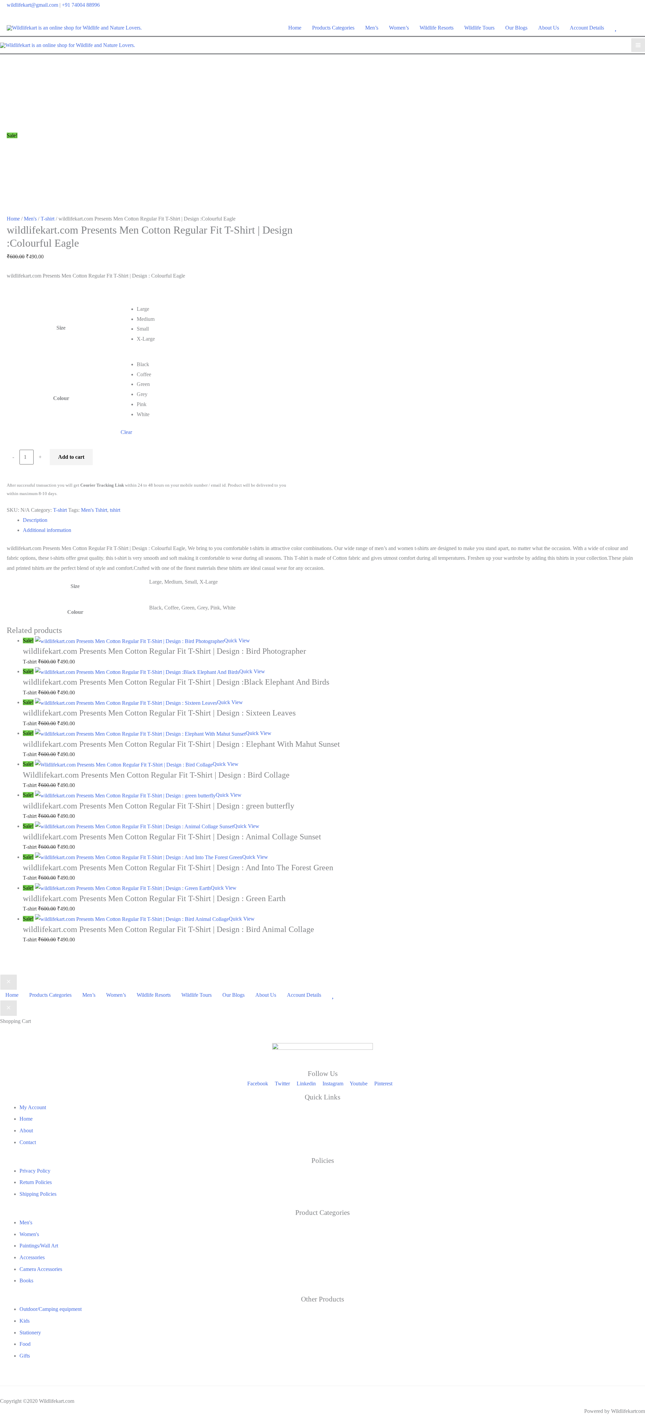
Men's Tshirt (94, 510)
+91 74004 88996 (81, 5)
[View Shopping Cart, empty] (634, 28)
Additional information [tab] (47, 530)
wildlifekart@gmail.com (32, 5)
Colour (61, 398)
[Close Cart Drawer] (8, 1008)
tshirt (115, 510)
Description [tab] (35, 520)
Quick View (237, 640)
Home (13, 219)
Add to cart (71, 457)
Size (61, 328)
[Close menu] (8, 982)
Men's (30, 219)
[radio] (214, 309)
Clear (126, 432)
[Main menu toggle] (638, 45)
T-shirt (47, 219)
